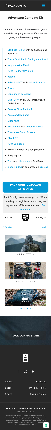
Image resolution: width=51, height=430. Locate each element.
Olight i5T (13, 138)
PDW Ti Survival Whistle (20, 70)
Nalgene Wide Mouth (19, 65)
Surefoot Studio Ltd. (37, 415)
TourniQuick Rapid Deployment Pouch (28, 59)
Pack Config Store (25, 335)
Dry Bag (44, 166)
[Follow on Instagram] (25, 371)
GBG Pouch (14, 126)
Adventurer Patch (35, 126)
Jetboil (11, 76)
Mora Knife (13, 120)
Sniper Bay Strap (37, 82)
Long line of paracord (19, 94)
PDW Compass (16, 143)
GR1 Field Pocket (16, 49)
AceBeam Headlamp (18, 115)
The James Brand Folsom (21, 132)
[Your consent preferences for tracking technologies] (46, 425)
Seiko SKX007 (15, 82)
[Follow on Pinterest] (33, 371)
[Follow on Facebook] (18, 371)
